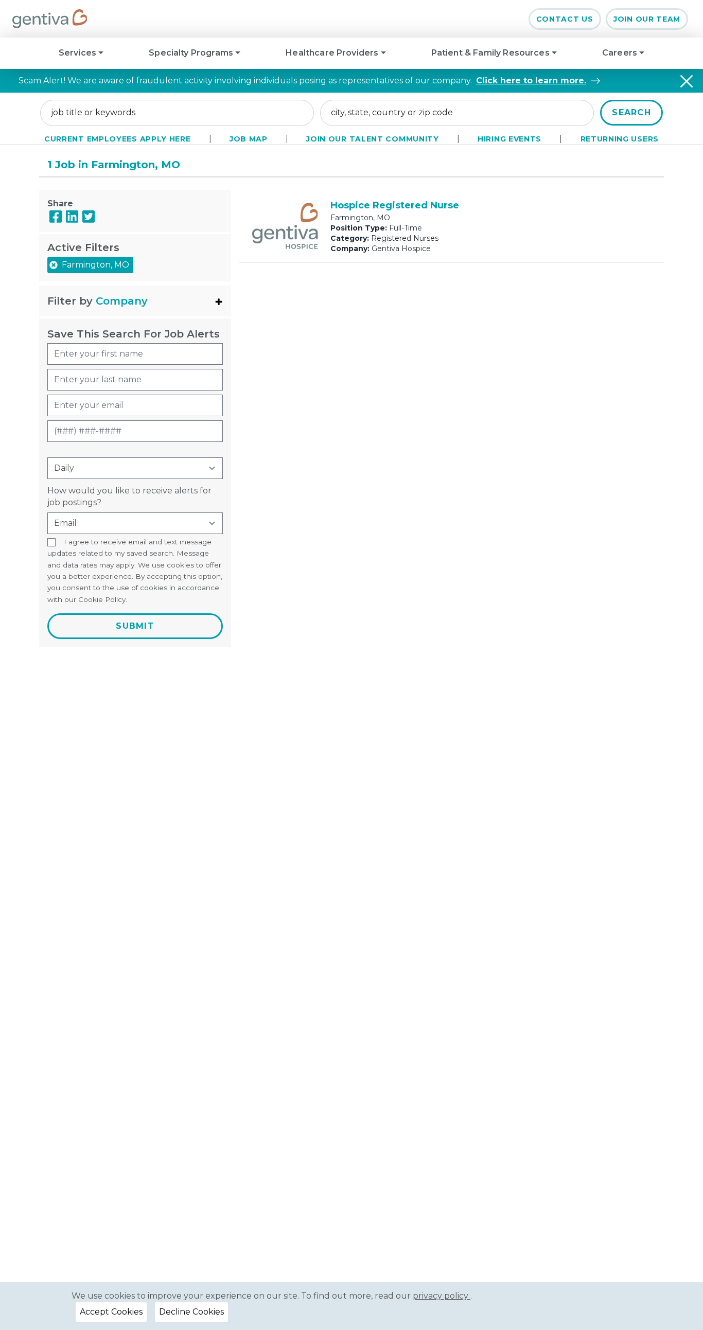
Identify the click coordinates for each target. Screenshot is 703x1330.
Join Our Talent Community (372, 139)
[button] (135, 301)
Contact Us (564, 19)
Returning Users (620, 139)
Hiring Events (509, 139)
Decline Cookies (191, 1312)
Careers (620, 53)
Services (78, 53)
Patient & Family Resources (491, 53)
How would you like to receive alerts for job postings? (129, 496)
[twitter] (88, 216)
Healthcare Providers (333, 53)
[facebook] (55, 216)
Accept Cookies (111, 1312)
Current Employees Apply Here (117, 139)
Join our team (646, 19)
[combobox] (177, 113)
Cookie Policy (102, 599)
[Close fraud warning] (686, 81)
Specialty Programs (192, 53)
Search (631, 112)
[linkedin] (72, 216)
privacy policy (441, 1296)
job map (249, 139)
